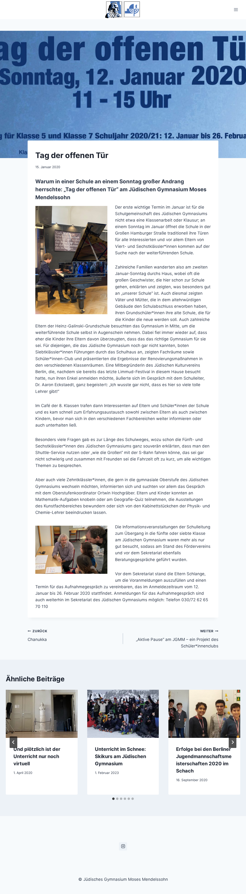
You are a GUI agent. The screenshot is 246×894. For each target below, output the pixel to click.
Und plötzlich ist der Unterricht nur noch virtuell (36, 756)
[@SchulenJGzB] (123, 846)
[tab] (113, 799)
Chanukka (37, 635)
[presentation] (42, 714)
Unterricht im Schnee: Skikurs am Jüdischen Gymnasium (120, 756)
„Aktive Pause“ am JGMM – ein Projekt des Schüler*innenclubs (177, 638)
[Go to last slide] (13, 742)
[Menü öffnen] (235, 9)
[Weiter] (232, 742)
